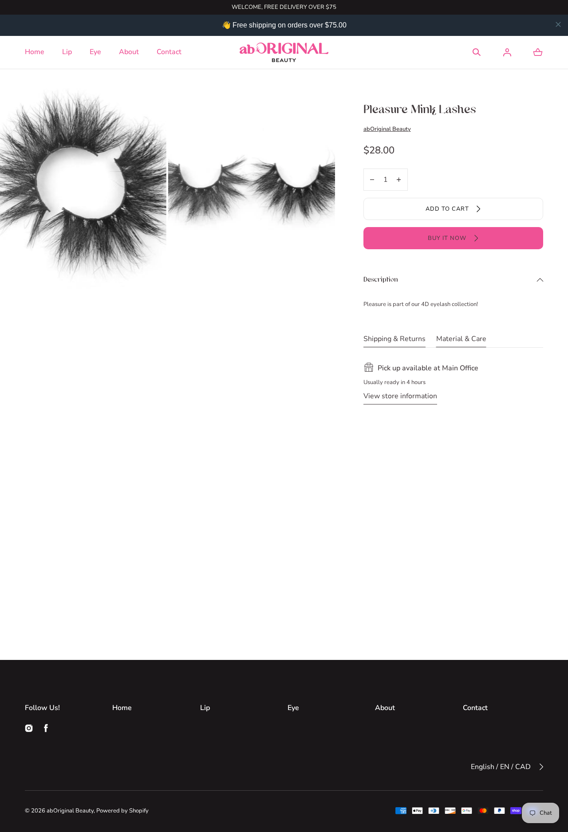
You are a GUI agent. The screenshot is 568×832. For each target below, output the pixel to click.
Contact (169, 52)
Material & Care (461, 339)
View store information (400, 396)
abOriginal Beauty (387, 129)
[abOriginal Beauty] (284, 52)
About (129, 52)
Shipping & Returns (394, 339)
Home (34, 52)
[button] (476, 52)
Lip (67, 52)
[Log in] (507, 52)
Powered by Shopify (122, 811)
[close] (558, 24)
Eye (95, 52)
